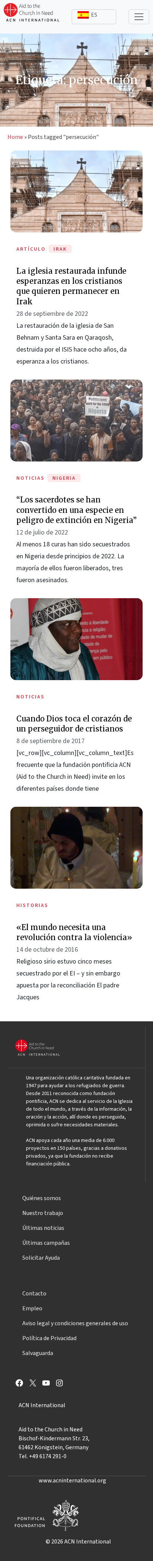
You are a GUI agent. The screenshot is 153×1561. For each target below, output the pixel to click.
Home (15, 137)
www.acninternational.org (72, 1480)
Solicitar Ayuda (41, 1258)
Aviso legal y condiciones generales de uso (75, 1323)
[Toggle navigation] (138, 16)
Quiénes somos (41, 1198)
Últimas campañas (46, 1243)
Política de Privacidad (49, 1338)
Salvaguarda (37, 1353)
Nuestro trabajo (42, 1213)
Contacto (34, 1293)
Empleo (32, 1308)
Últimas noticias (43, 1228)
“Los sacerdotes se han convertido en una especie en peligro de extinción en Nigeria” (76, 509)
